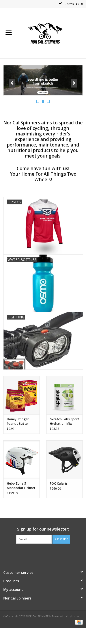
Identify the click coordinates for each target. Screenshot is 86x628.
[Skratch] (41, 80)
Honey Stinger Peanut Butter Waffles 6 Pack (18, 421)
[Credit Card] (78, 622)
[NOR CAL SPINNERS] (52, 33)
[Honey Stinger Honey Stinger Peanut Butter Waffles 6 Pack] (21, 395)
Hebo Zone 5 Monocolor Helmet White (21, 485)
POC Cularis (58, 483)
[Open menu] (8, 32)
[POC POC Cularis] (64, 459)
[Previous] (12, 83)
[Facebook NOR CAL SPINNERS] (43, 552)
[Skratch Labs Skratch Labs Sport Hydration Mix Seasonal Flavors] (64, 395)
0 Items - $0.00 (73, 4)
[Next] (74, 83)
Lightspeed (74, 616)
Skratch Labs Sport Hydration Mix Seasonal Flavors (64, 421)
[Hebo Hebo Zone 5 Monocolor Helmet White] (21, 459)
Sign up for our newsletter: (43, 529)
